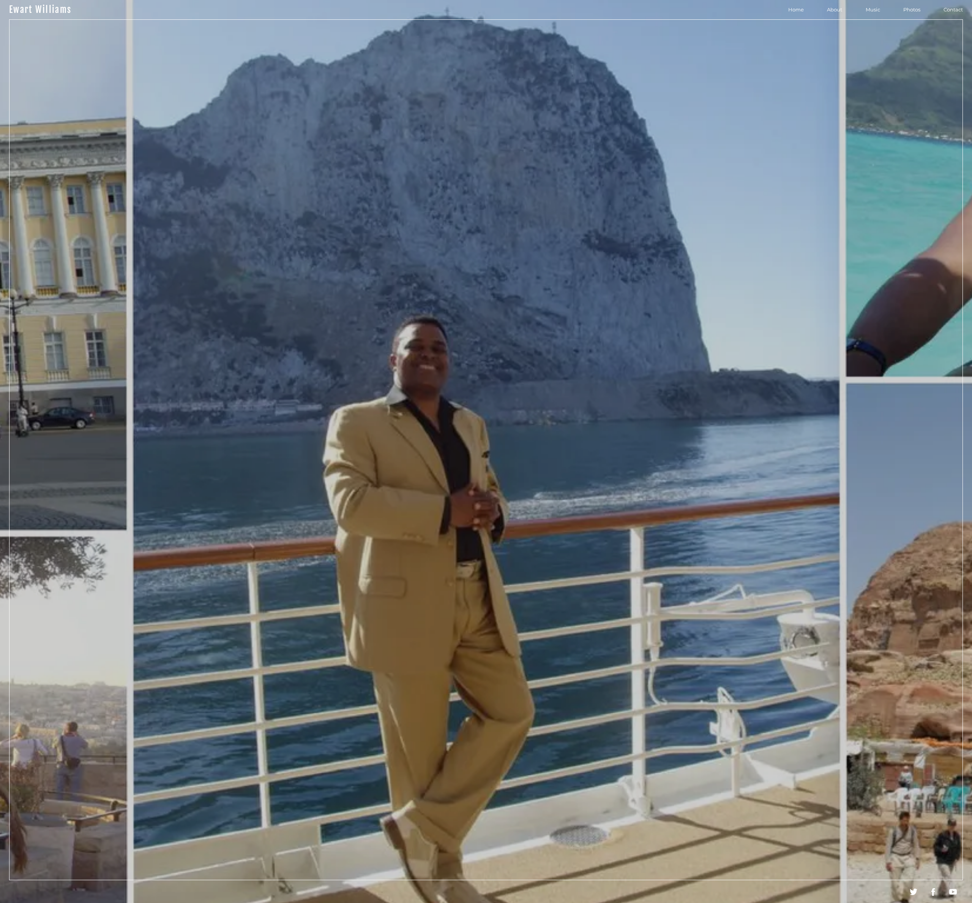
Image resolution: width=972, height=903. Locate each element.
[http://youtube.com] (953, 892)
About (834, 9)
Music (873, 9)
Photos (911, 9)
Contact (953, 9)
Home (796, 9)
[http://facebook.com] (933, 892)
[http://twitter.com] (913, 892)
